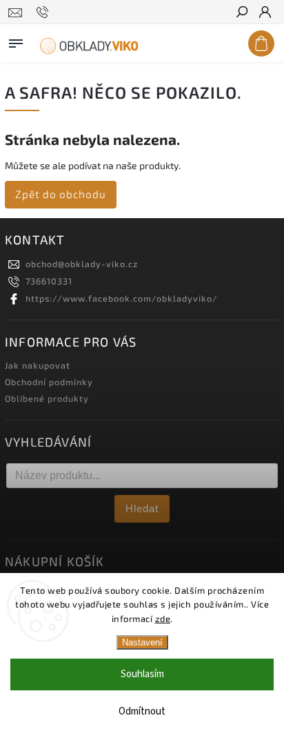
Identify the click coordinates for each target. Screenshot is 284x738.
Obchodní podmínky (49, 381)
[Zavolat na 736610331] (44, 12)
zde (163, 618)
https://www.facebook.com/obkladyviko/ (122, 298)
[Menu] (16, 40)
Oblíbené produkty (47, 398)
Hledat (142, 508)
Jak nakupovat (37, 365)
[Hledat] (241, 13)
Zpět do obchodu (60, 194)
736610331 (49, 281)
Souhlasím (142, 674)
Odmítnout (142, 711)
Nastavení (142, 642)
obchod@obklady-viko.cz (82, 263)
